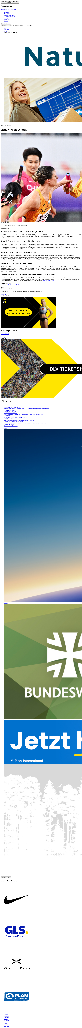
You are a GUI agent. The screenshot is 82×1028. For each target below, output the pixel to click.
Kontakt (6, 1014)
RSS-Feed (6, 1020)
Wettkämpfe (7, 13)
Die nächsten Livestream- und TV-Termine (11, 284)
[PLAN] (17, 1012)
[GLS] (17, 947)
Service (6, 21)
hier (14, 237)
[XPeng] (17, 979)
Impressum (6, 1016)
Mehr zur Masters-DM (48, 280)
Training (6, 18)
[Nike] (17, 915)
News (5, 31)
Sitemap (6, 1019)
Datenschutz (7, 1017)
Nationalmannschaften (9, 15)
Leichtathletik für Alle (9, 16)
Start (5, 28)
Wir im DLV (7, 19)
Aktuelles (6, 12)
